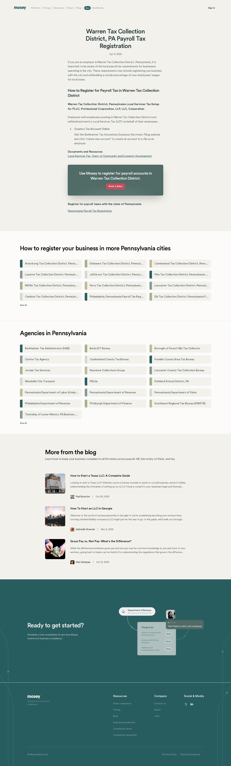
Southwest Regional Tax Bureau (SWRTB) (179, 403)
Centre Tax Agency (37, 359)
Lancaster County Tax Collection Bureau (179, 370)
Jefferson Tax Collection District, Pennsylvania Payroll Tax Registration (133, 274)
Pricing (46, 8)
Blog (78, 8)
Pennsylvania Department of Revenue (113, 392)
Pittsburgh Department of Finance (111, 403)
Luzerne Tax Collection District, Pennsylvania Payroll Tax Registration (67, 274)
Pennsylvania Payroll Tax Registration (90, 211)
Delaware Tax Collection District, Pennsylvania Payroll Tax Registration (133, 263)
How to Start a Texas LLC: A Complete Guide (100, 475)
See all (23, 305)
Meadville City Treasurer (40, 381)
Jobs (156, 716)
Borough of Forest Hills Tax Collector (177, 348)
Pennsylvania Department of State (175, 392)
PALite (94, 381)
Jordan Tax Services (37, 370)
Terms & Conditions (190, 754)
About (70, 8)
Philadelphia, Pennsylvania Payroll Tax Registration (120, 296)
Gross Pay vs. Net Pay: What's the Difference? (100, 541)
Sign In (211, 8)
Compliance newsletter (125, 735)
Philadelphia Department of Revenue (47, 403)
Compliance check (122, 729)
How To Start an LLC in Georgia (91, 508)
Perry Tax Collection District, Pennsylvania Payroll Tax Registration (131, 285)
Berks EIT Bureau (100, 348)
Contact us (159, 703)
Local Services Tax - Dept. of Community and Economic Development (110, 156)
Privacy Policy (169, 754)
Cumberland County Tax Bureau (109, 359)
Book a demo (115, 186)
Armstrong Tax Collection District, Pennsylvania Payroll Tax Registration (69, 263)
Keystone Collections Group (107, 370)
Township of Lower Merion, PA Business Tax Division (57, 414)
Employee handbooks (124, 722)
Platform (35, 8)
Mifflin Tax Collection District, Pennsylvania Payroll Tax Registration (66, 285)
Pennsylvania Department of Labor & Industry (52, 392)
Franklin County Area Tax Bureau (174, 359)
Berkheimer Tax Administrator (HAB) (47, 348)
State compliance (122, 703)
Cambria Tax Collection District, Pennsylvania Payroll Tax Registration (68, 296)
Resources (58, 8)
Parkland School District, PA (171, 381)
